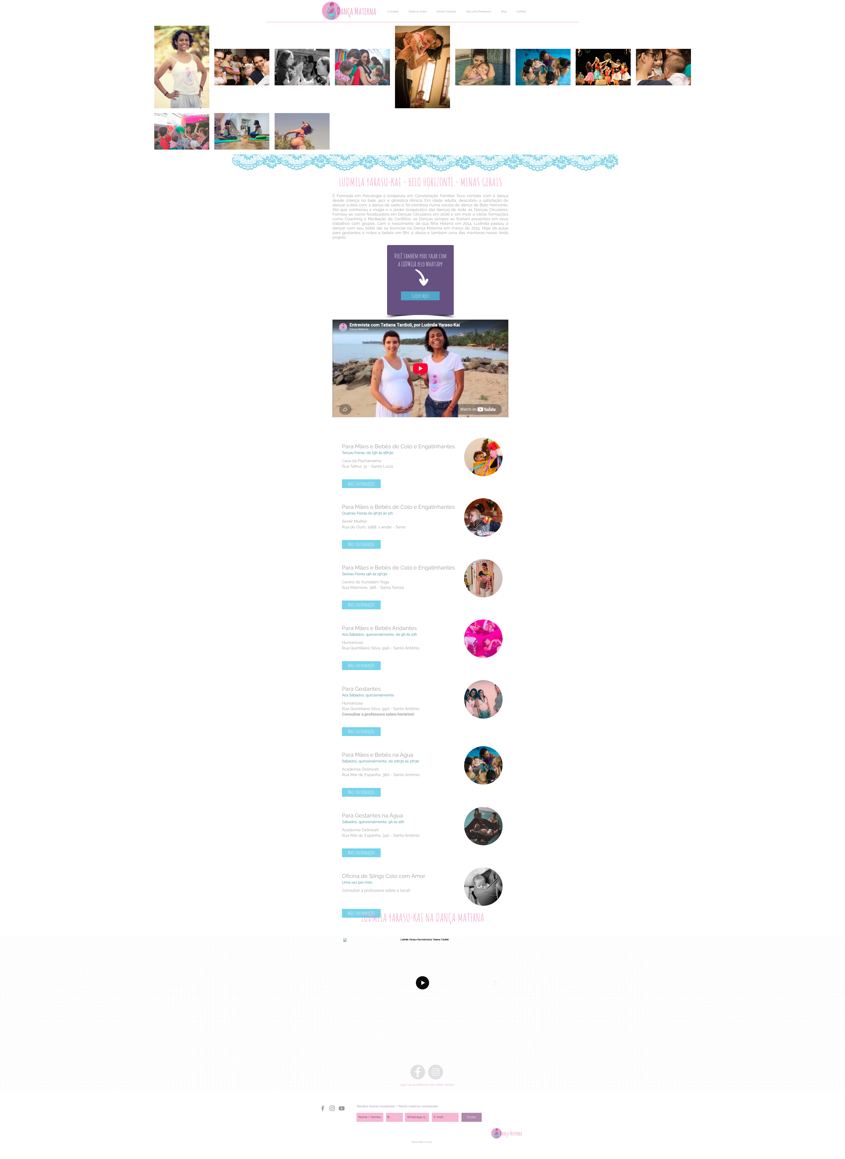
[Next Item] (495, 982)
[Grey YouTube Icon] (341, 1108)
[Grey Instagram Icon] (332, 1108)
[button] (393, 11)
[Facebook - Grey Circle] (417, 1072)
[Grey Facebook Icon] (322, 1108)
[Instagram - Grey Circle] (435, 1072)
